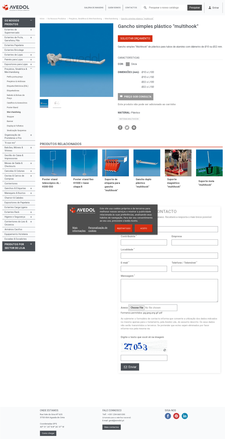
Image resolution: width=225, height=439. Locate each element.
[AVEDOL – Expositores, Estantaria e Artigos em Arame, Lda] (15, 8)
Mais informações (79, 229)
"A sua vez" (10, 143)
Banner (10, 121)
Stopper (10, 116)
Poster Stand (12, 107)
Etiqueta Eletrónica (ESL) (17, 86)
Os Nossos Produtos (12, 22)
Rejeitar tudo (123, 228)
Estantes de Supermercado (12, 31)
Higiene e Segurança (15, 217)
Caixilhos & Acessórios (17, 103)
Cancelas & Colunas (14, 171)
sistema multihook (129, 119)
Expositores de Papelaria (17, 202)
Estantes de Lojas (14, 55)
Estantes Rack (12, 212)
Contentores (11, 183)
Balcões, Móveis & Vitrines (14, 149)
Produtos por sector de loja (15, 246)
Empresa (177, 236)
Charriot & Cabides (14, 198)
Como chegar (48, 433)
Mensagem (128, 275)
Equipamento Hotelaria (16, 234)
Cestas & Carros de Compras (14, 177)
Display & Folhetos (15, 126)
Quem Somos (114, 7)
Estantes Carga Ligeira (16, 207)
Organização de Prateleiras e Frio (13, 136)
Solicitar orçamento (135, 38)
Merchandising (14, 112)
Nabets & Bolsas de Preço (15, 96)
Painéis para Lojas (14, 59)
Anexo (124, 307)
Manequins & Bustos (15, 193)
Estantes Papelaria (14, 45)
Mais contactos (111, 427)
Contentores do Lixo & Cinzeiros (16, 223)
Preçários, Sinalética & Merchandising (16, 70)
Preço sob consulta (135, 96)
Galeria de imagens (93, 7)
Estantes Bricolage (14, 50)
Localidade (128, 249)
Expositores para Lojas (16, 64)
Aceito (143, 228)
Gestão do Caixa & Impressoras (14, 157)
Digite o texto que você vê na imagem (142, 337)
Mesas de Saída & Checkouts (13, 165)
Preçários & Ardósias (16, 81)
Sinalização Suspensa (16, 130)
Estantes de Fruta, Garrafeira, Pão (14, 39)
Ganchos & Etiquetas (15, 188)
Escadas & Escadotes (16, 239)
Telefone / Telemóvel (184, 262)
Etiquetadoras (13, 90)
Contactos (131, 7)
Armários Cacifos (13, 229)
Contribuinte (129, 236)
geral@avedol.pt (116, 420)
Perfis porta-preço (15, 77)
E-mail (125, 262)
